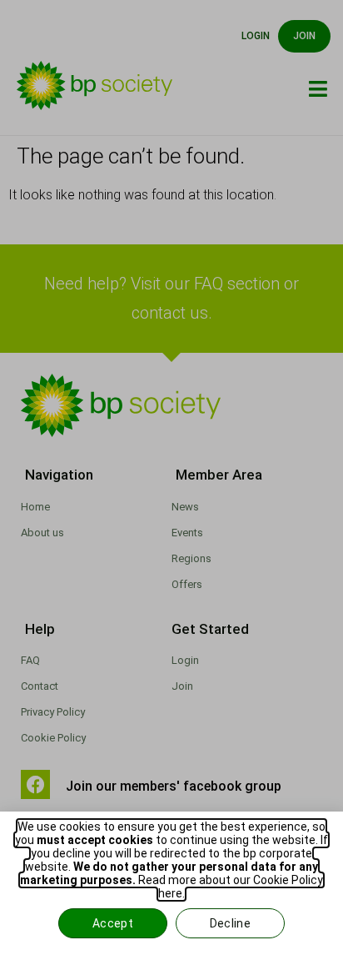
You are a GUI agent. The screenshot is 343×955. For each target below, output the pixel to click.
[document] (171, 477)
